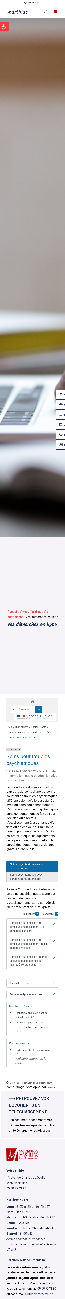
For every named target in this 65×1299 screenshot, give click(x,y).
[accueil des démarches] (32, 702)
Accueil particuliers (18, 726)
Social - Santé (39, 726)
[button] (4, 26)
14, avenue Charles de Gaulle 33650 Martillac (26, 1182)
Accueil (13, 611)
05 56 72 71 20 (46, 1288)
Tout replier (29, 913)
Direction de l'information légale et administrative (32, 1083)
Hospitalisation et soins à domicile (26, 732)
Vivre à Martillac (31, 611)
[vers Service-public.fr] (35, 717)
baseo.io (51, 1087)
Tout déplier (48, 913)
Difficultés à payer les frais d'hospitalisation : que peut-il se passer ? (31, 1027)
